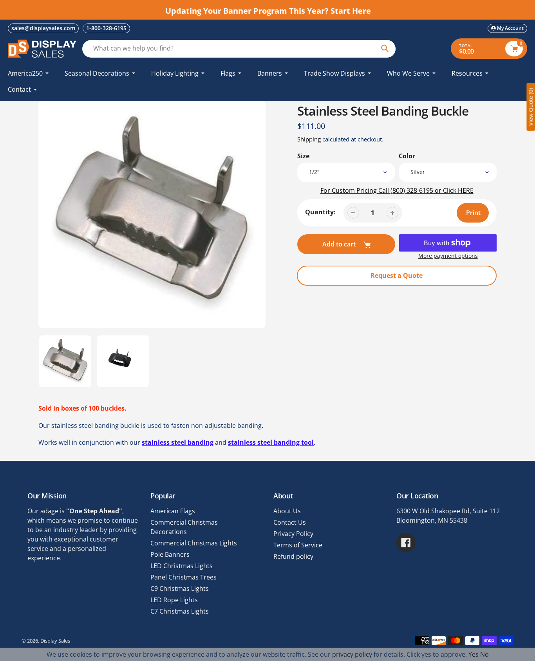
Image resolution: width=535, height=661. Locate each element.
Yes (473, 654)
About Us (287, 511)
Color (407, 156)
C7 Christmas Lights (179, 611)
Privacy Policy (293, 533)
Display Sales (55, 640)
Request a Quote (397, 275)
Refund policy (293, 556)
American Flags (172, 511)
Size (303, 156)
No (484, 654)
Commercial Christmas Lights (193, 543)
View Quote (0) (530, 107)
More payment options (448, 255)
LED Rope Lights (174, 600)
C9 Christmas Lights (179, 588)
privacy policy (352, 654)
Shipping (309, 139)
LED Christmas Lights (181, 565)
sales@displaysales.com (43, 28)
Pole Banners (170, 554)
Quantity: (320, 212)
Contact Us (289, 522)
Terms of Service (297, 545)
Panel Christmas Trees (183, 577)
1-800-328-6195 (106, 28)
